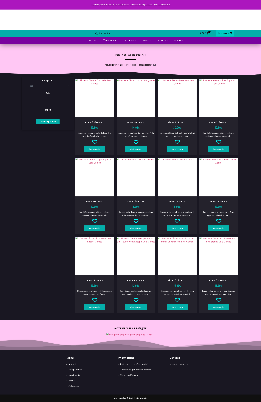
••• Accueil (71, 364)
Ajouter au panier (94, 149)
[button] (94, 142)
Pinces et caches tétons (141, 64)
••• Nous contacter (179, 364)
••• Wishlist (71, 380)
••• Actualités (72, 386)
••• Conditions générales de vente (134, 369)
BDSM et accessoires (120, 64)
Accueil (108, 64)
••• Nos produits (74, 369)
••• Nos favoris (73, 375)
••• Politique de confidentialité (133, 364)
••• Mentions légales (128, 375)
